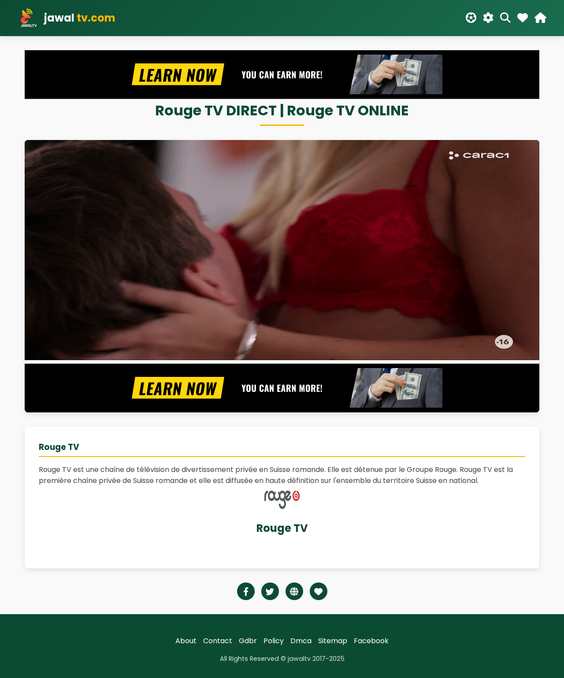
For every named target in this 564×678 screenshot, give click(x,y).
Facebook (371, 641)
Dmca (301, 641)
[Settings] (488, 18)
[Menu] (540, 18)
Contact (217, 641)
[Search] (505, 18)
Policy (273, 641)
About (186, 641)
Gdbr (248, 641)
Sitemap (332, 641)
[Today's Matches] (471, 18)
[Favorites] (522, 18)
